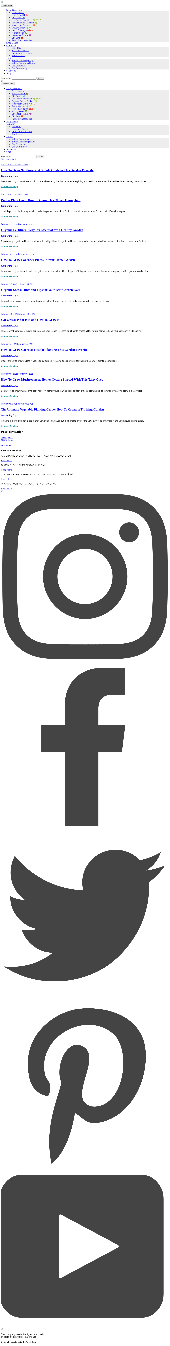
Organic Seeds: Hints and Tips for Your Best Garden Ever (40, 290)
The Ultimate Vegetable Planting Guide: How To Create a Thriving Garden (52, 409)
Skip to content (8, 159)
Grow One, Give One (22, 53)
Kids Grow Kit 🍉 (20, 15)
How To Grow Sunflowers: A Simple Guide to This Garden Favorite (47, 170)
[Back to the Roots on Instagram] (85, 660)
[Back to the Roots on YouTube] (85, 1327)
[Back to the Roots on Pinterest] (85, 1166)
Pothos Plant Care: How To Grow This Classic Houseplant (40, 200)
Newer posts (7, 440)
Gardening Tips (9, 176)
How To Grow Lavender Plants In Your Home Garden (38, 260)
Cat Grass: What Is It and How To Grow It (30, 319)
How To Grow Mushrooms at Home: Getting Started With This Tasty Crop (52, 379)
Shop (9, 73)
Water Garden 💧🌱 (21, 27)
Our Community (19, 68)
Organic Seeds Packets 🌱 (25, 22)
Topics (9, 58)
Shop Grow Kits (14, 10)
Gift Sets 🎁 (17, 38)
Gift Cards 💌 (18, 17)
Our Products (18, 65)
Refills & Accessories (22, 40)
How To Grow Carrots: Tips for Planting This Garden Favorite (44, 349)
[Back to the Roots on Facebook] (85, 828)
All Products (18, 12)
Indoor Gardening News (23, 63)
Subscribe (11, 70)
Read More (6, 460)
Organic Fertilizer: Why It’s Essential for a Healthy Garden (42, 230)
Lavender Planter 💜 (22, 35)
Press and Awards (20, 50)
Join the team (18, 55)
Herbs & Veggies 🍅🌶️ (23, 30)
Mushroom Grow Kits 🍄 (24, 25)
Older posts (7, 437)
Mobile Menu (7, 5)
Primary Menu (7, 84)
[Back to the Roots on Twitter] (85, 997)
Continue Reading (9, 187)
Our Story (11, 45)
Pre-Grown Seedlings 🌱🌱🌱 (26, 20)
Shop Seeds (12, 43)
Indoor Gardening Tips (22, 60)
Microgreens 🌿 (19, 33)
